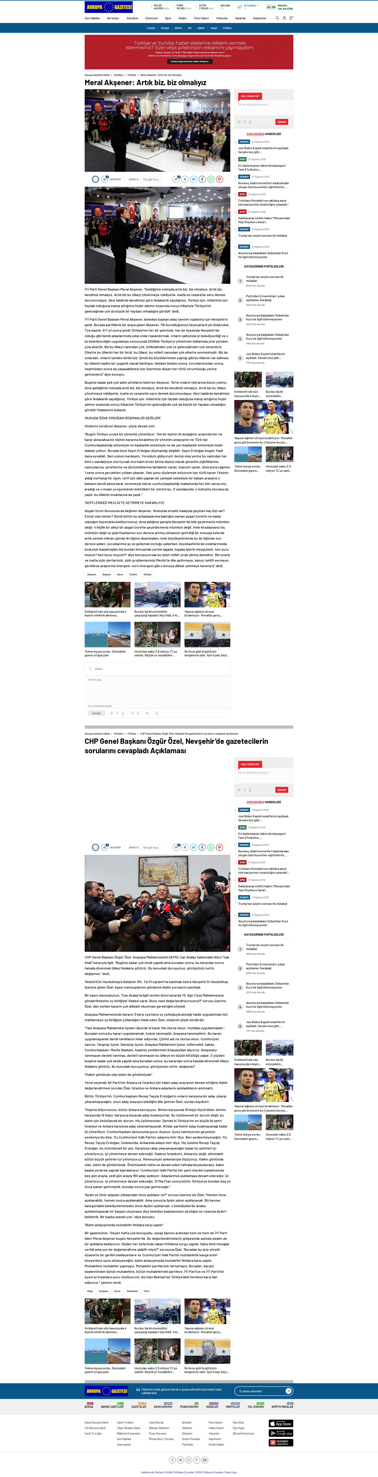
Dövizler (187, 1428)
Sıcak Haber (216, 1444)
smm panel (124, 1444)
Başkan (107, 574)
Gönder (96, 713)
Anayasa (103, 1291)
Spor (168, 18)
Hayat (214, 27)
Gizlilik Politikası (174, 1472)
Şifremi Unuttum (243, 1433)
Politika (227, 27)
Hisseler (212, 1405)
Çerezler (189, 1472)
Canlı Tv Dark (125, 1422)
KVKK (199, 1472)
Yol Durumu (256, 1405)
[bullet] (138, 713)
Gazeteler (260, 18)
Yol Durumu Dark (95, 1428)
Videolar (222, 18)
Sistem (133, 574)
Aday (90, 1291)
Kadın (183, 18)
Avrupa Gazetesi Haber (97, 74)
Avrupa (165, 27)
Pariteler (233, 1405)
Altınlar (187, 1422)
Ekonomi (151, 18)
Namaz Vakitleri (112, 1405)
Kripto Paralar (282, 1405)
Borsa (89, 1405)
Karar (120, 574)
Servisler (113, 18)
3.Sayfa (150, 27)
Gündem (132, 18)
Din (190, 27)
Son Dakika (92, 18)
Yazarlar (240, 18)
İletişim (160, 1472)
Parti (146, 1291)
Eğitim (201, 27)
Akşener (91, 574)
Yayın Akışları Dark (128, 1428)
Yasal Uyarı (231, 1472)
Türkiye (147, 574)
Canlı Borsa (156, 1422)
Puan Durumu (189, 1405)
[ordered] (132, 713)
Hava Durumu (163, 1405)
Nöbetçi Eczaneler (129, 1433)
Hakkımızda (147, 1472)
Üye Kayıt (239, 1428)
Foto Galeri (201, 18)
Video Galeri (216, 1428)
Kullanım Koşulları (214, 1472)
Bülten (178, 27)
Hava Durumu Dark (96, 1422)
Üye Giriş (238, 1422)
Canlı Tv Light (93, 1433)
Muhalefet (132, 1291)
